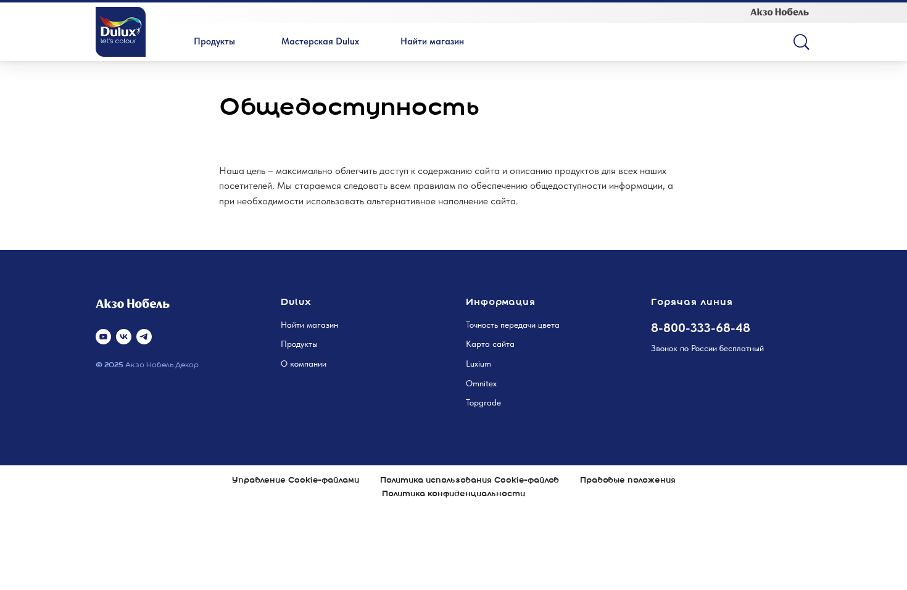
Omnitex (481, 383)
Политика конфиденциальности (453, 494)
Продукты (299, 344)
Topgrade (483, 402)
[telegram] (144, 336)
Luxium (478, 363)
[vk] (123, 336)
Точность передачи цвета (513, 325)
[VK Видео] (103, 336)
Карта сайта (490, 344)
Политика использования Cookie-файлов (469, 480)
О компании (303, 363)
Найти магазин (309, 325)
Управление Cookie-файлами (295, 480)
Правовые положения (628, 480)
